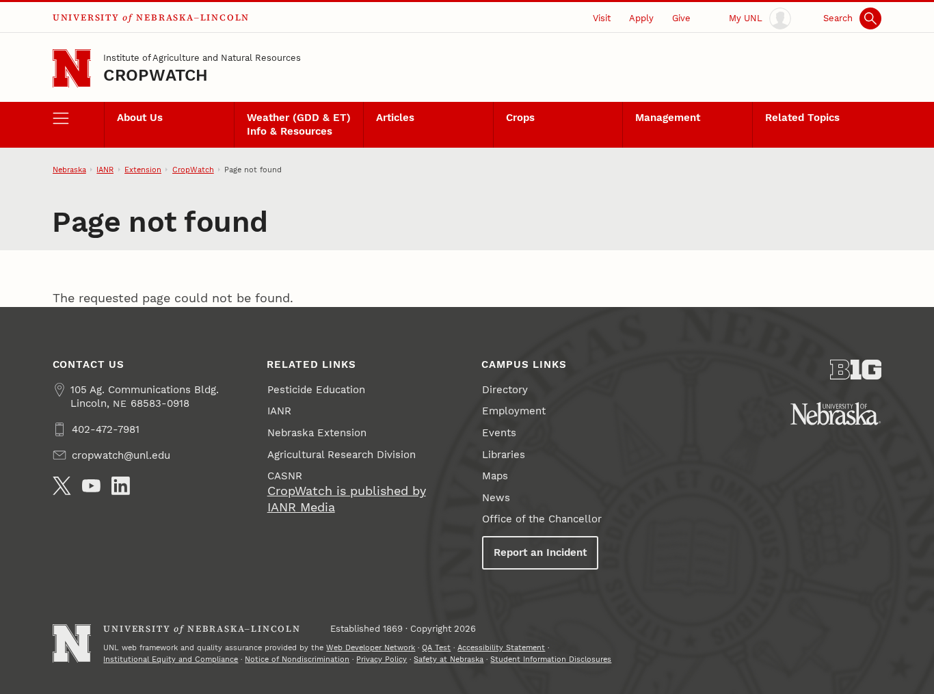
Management (667, 117)
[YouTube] (91, 486)
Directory (505, 390)
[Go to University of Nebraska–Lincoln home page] (72, 68)
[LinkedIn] (120, 486)
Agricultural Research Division (341, 455)
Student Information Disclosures (550, 659)
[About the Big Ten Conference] (856, 369)
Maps (495, 476)
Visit (602, 17)
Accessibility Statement (501, 647)
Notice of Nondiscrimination (297, 659)
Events (499, 433)
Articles (395, 117)
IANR (105, 169)
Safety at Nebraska (448, 659)
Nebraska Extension (316, 433)
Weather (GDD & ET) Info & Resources (299, 124)
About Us (140, 117)
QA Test (436, 647)
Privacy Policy (381, 659)
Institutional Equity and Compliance (170, 659)
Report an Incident (540, 552)
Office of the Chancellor (542, 519)
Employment (514, 411)
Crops (520, 117)
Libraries (503, 455)
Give (681, 17)
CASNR (284, 476)
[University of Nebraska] (835, 413)
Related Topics (802, 117)
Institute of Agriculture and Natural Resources (202, 57)
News (496, 498)
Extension (142, 169)
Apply (641, 17)
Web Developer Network (370, 647)
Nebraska (69, 169)
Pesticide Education (316, 390)
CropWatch (155, 75)
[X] (62, 486)
